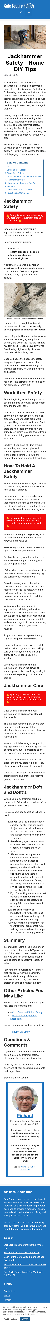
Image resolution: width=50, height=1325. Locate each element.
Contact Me (25, 1169)
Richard (25, 1115)
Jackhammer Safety (16, 170)
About (7, 1295)
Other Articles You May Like (20, 189)
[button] (21, 12)
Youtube (24, 1167)
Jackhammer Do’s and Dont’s (21, 183)
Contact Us (9, 1291)
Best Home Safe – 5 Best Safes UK (21, 1252)
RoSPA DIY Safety (21, 1032)
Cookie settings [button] (10, 1319)
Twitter (32, 1167)
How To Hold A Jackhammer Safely (24, 176)
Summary (12, 186)
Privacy (8, 1300)
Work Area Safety (15, 173)
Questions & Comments (18, 193)
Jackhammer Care (16, 180)
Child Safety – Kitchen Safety (27, 1012)
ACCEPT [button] (25, 1319)
